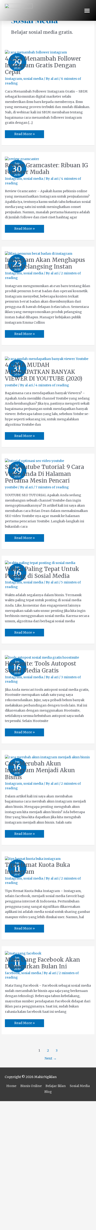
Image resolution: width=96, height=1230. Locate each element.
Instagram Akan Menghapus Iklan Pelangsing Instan (45, 263)
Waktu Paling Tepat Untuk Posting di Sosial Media (42, 572)
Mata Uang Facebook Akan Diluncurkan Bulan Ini (42, 963)
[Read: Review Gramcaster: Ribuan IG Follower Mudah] (22, 159)
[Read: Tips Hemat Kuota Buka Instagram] (33, 859)
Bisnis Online (31, 1086)
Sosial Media (80, 1086)
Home (11, 1086)
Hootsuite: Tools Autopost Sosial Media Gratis (40, 667)
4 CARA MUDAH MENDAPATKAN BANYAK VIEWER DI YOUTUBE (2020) (43, 372)
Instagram (13, 79)
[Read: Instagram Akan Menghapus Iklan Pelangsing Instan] (38, 254)
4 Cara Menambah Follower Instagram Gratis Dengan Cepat (43, 65)
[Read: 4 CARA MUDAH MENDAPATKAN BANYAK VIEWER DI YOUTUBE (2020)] (46, 359)
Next (51, 1058)
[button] (87, 10)
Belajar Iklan (55, 1086)
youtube (11, 385)
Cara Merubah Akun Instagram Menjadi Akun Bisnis (40, 770)
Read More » (24, 133)
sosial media (33, 79)
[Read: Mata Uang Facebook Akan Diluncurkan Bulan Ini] (23, 953)
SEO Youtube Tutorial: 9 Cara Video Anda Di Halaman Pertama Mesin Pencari (44, 474)
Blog (48, 1092)
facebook (12, 973)
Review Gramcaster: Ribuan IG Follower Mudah (46, 168)
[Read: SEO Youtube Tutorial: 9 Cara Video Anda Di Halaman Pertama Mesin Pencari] (34, 461)
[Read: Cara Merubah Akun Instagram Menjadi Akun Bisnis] (47, 757)
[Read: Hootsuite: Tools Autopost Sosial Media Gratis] (42, 658)
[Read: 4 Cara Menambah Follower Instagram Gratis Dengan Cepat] (36, 53)
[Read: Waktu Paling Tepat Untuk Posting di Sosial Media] (40, 563)
